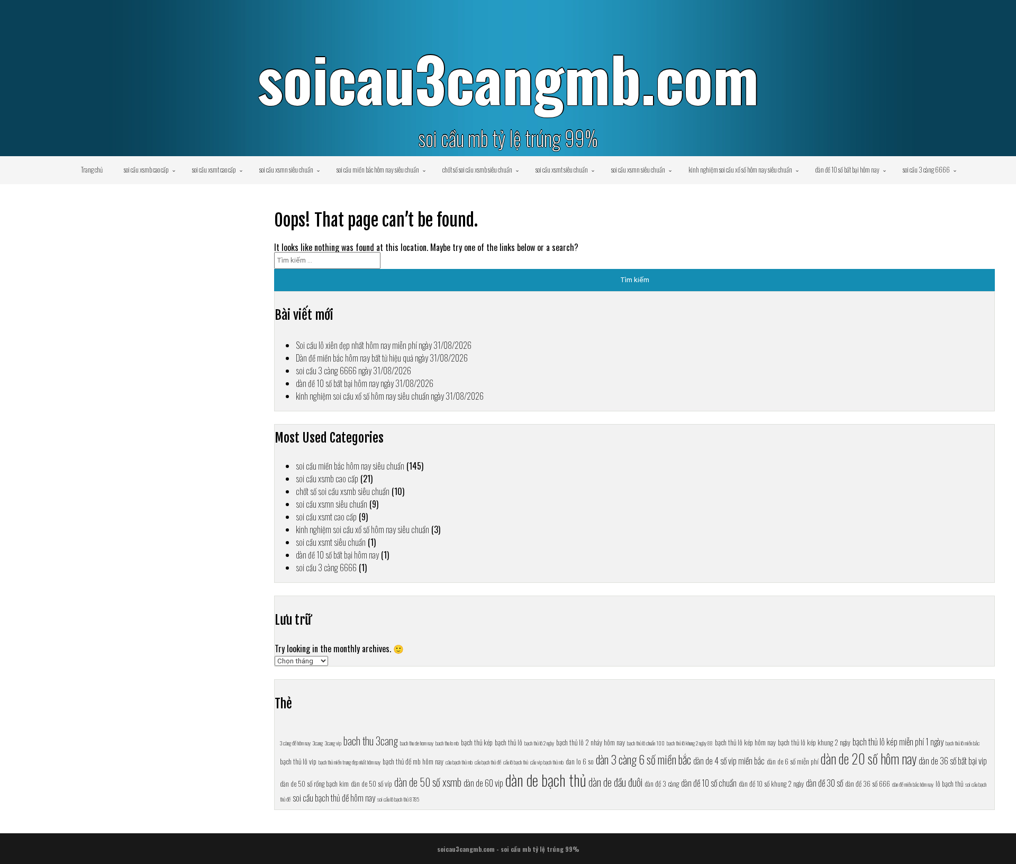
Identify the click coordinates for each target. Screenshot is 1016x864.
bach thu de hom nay (416, 743)
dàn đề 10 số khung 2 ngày (771, 783)
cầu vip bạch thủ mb (547, 762)
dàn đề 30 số (824, 782)
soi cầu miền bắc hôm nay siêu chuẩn (378, 169)
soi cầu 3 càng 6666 (926, 169)
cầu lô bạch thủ (515, 762)
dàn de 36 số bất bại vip (953, 760)
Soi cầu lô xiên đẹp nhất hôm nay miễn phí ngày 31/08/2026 (383, 345)
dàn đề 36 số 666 (867, 783)
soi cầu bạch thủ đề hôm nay (334, 797)
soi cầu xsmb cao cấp (146, 169)
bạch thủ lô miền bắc (962, 743)
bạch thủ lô (508, 742)
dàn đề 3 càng (662, 783)
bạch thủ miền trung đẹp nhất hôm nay (349, 762)
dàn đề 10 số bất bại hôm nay (847, 169)
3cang (318, 743)
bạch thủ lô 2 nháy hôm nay (590, 742)
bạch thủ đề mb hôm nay (413, 761)
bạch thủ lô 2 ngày (539, 743)
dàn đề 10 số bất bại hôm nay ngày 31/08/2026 (364, 383)
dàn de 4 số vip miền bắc (729, 760)
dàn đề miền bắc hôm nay (912, 784)
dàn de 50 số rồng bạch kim (314, 783)
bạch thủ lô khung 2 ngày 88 (690, 743)
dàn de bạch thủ (545, 779)
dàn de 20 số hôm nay (869, 758)
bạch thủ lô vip (298, 761)
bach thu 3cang (370, 741)
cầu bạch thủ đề (488, 762)
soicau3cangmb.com (508, 78)
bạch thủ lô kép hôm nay (745, 742)
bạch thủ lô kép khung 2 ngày (814, 742)
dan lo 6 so (580, 761)
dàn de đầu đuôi (615, 782)
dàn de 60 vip (483, 782)
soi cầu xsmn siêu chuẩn (286, 169)
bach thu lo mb (447, 743)
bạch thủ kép (477, 742)
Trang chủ (92, 169)
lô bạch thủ (949, 783)
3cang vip (333, 743)
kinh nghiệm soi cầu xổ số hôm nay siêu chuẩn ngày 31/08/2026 (390, 396)
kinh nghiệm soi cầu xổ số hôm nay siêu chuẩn (740, 169)
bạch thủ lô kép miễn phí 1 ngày (898, 741)
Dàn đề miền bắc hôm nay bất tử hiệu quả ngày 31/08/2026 (382, 358)
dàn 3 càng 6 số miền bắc (643, 759)
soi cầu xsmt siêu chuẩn (562, 169)
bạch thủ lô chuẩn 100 (646, 743)
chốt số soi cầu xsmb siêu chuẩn (477, 169)
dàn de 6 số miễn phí (793, 761)
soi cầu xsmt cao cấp (214, 169)
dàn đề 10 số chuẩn (709, 782)
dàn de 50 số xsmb (427, 782)
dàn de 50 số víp (371, 783)
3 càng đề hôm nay (295, 743)
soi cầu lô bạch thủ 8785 (398, 799)
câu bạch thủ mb (459, 762)
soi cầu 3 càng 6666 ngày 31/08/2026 (353, 370)
